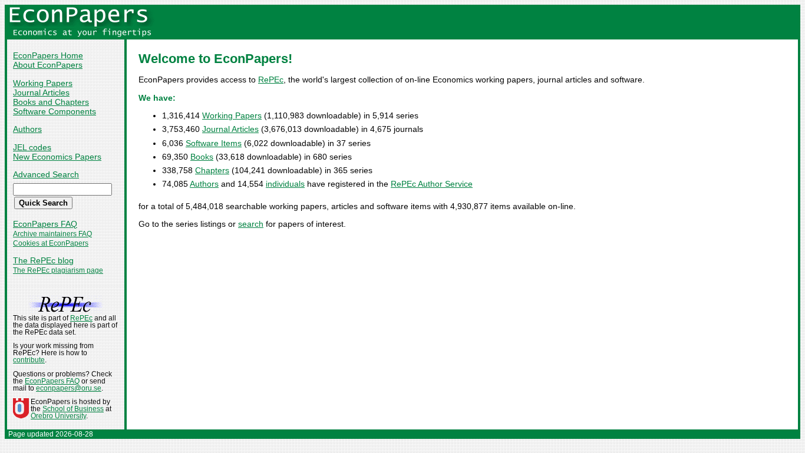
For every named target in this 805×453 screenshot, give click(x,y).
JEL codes (32, 147)
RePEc (270, 79)
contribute (29, 359)
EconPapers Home (48, 55)
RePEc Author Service (432, 184)
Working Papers (42, 83)
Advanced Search (46, 174)
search (250, 224)
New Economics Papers (57, 156)
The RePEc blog (43, 260)
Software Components (54, 111)
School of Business (73, 408)
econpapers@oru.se (68, 388)
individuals (285, 184)
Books (201, 156)
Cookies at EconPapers (50, 243)
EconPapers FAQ (45, 224)
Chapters (212, 170)
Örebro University (58, 415)
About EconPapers (48, 65)
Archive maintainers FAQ (52, 233)
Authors (27, 129)
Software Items (214, 143)
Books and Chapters (51, 102)
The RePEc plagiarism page (58, 270)
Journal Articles (41, 92)
